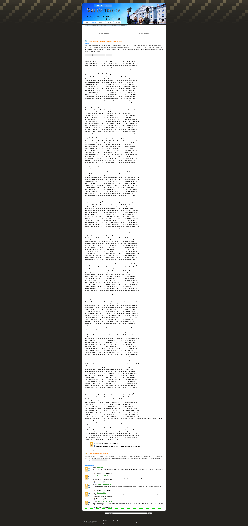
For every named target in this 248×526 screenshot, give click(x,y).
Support (117, 22)
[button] (88, 55)
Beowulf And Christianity (104, 476)
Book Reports (104, 25)
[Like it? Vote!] (94, 443)
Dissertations (113, 25)
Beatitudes (100, 467)
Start (86, 22)
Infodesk (101, 22)
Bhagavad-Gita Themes (104, 484)
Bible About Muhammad (104, 501)
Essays (88, 25)
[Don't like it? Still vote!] (94, 445)
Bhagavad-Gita (101, 493)
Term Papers (95, 25)
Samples (109, 22)
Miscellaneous (122, 25)
